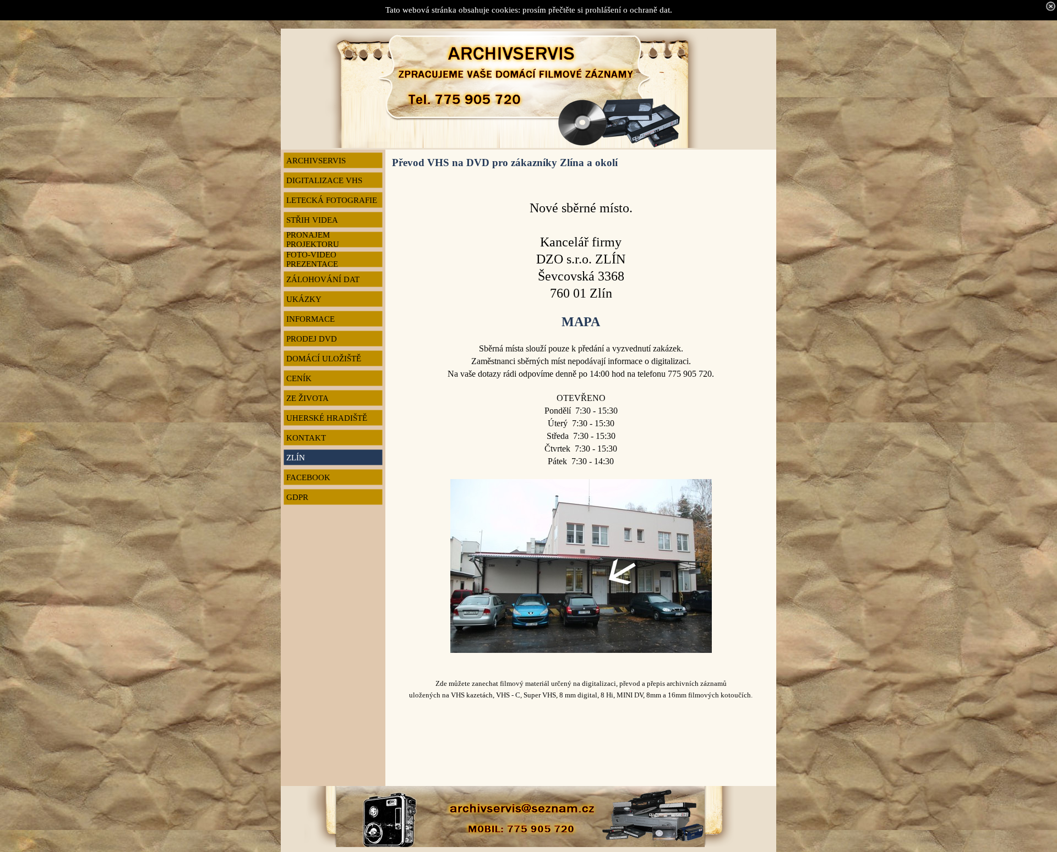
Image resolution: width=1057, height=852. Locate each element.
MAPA (581, 322)
